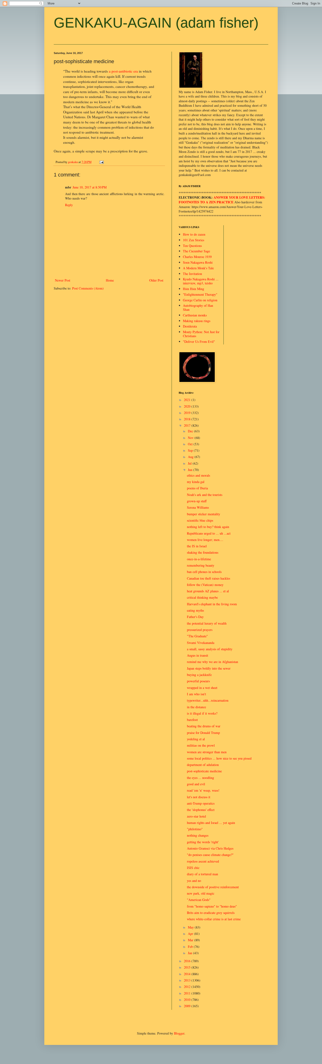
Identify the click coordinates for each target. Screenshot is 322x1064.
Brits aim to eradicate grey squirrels (211, 912)
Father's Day (195, 616)
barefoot (192, 719)
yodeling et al (196, 739)
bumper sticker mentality (203, 514)
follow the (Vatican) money (205, 584)
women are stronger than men (207, 752)
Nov (191, 437)
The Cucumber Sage (196, 251)
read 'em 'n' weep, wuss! (203, 790)
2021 (187, 399)
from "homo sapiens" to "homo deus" (212, 906)
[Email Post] (101, 162)
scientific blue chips (200, 520)
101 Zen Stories (193, 240)
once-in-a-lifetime (199, 559)
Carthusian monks (195, 315)
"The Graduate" (197, 636)
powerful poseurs (198, 681)
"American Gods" (199, 899)
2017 (187, 425)
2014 (187, 974)
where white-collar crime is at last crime (214, 919)
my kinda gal (195, 481)
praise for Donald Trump (203, 732)
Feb (191, 946)
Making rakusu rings (196, 321)
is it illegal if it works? (202, 713)
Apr (191, 933)
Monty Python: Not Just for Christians (201, 334)
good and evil (196, 784)
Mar (191, 940)
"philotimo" (195, 829)
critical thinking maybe (202, 597)
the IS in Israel (197, 546)
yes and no (194, 880)
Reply (69, 205)
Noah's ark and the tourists (204, 494)
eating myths (195, 610)
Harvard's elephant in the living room (212, 604)
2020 (187, 406)
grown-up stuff (196, 501)
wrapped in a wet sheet (202, 687)
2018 (187, 419)
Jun (190, 469)
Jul (190, 463)
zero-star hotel (196, 816)
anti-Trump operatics (201, 803)
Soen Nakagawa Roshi (198, 262)
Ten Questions (192, 245)
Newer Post (62, 280)
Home (110, 280)
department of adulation (203, 764)
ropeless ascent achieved (203, 861)
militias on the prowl (201, 745)
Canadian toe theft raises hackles (208, 578)
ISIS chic (193, 867)
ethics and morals (198, 475)
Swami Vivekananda (200, 642)
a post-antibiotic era (123, 71)
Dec (191, 431)
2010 (187, 999)
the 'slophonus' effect (201, 809)
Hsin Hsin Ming (193, 288)
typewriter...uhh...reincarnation (207, 700)
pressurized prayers (199, 629)
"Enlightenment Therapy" (200, 294)
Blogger (179, 1033)
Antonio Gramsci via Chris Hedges (210, 848)
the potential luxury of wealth (207, 623)
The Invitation (192, 273)
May (191, 927)
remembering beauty (200, 565)
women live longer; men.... (205, 539)
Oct (191, 444)
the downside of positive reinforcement (213, 887)
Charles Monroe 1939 (197, 256)
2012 (187, 986)
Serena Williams (198, 507)
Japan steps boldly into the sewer (209, 668)
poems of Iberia (197, 488)
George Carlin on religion (200, 300)
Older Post (156, 280)
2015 (187, 967)
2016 (187, 961)
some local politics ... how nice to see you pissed (219, 758)
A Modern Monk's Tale (198, 268)
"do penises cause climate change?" (210, 854)
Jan (190, 953)
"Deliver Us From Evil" (199, 341)
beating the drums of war (203, 726)
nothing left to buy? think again (208, 526)
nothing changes (197, 835)
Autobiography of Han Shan (198, 307)
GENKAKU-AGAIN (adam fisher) (156, 23)
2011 (187, 993)
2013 (187, 980)
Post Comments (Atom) (88, 288)
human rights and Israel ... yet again (211, 822)
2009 (187, 1006)
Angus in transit (197, 655)
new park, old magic (200, 893)
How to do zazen (194, 234)
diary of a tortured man (202, 874)
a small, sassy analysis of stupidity (209, 649)
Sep (191, 450)
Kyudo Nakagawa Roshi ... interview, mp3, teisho (201, 281)
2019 (187, 412)
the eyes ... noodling (200, 777)
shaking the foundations (202, 552)
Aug (191, 456)
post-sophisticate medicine (204, 771)
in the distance (196, 707)
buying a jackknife (199, 674)
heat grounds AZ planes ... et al (208, 591)
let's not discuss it (198, 797)
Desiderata (190, 326)
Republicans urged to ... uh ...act (209, 533)
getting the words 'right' (203, 842)
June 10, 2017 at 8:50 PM (90, 187)
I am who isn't (196, 694)
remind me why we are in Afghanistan (212, 661)
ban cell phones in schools (204, 571)
